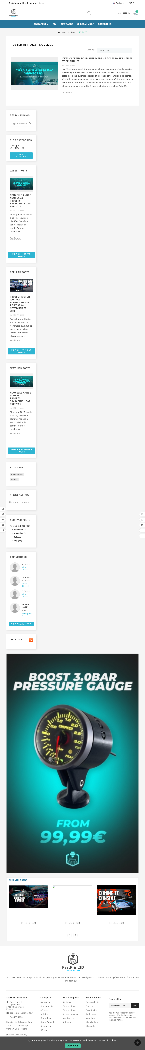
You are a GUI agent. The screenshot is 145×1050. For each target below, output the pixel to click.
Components (46, 1006)
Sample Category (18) (17, 146)
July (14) (18, 541)
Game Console (47, 1022)
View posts (25, 568)
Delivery (67, 1002)
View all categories (21, 155)
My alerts (90, 1026)
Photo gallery (19, 495)
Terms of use (69, 1006)
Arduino (44, 1014)
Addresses (91, 1014)
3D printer (45, 1010)
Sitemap (67, 1022)
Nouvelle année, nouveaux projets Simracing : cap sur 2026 (21, 201)
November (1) (20, 533)
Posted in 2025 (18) (20, 526)
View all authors (21, 624)
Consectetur (17, 475)
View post (27, 613)
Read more (67, 92)
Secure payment (71, 1014)
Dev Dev (26, 577)
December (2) (20, 529)
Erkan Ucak (25, 605)
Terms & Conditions (83, 1040)
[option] (21, 208)
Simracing (45, 1002)
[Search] (89, 12)
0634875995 (16, 1017)
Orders (89, 1006)
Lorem (14, 479)
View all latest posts (21, 255)
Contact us (68, 1018)
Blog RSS (16, 639)
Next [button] (34, 213)
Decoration (46, 1026)
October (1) (19, 537)
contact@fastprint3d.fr (22, 1013)
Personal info (92, 1002)
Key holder (45, 1018)
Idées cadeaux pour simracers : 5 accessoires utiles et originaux (97, 60)
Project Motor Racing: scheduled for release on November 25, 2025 (20, 303)
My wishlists (92, 1022)
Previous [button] (8, 213)
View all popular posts (21, 351)
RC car (43, 1030)
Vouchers (90, 1018)
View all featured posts (21, 450)
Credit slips (91, 1010)
